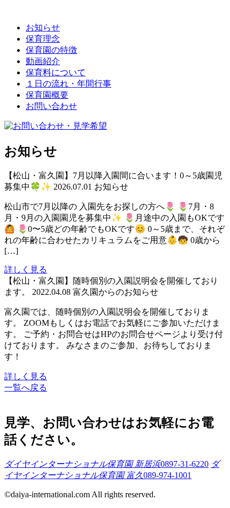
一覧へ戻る (25, 387)
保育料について (56, 72)
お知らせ (43, 27)
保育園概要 (47, 94)
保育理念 (43, 38)
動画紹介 (43, 61)
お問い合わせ (51, 106)
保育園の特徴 (51, 49)
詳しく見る (25, 269)
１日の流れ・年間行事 (68, 83)
